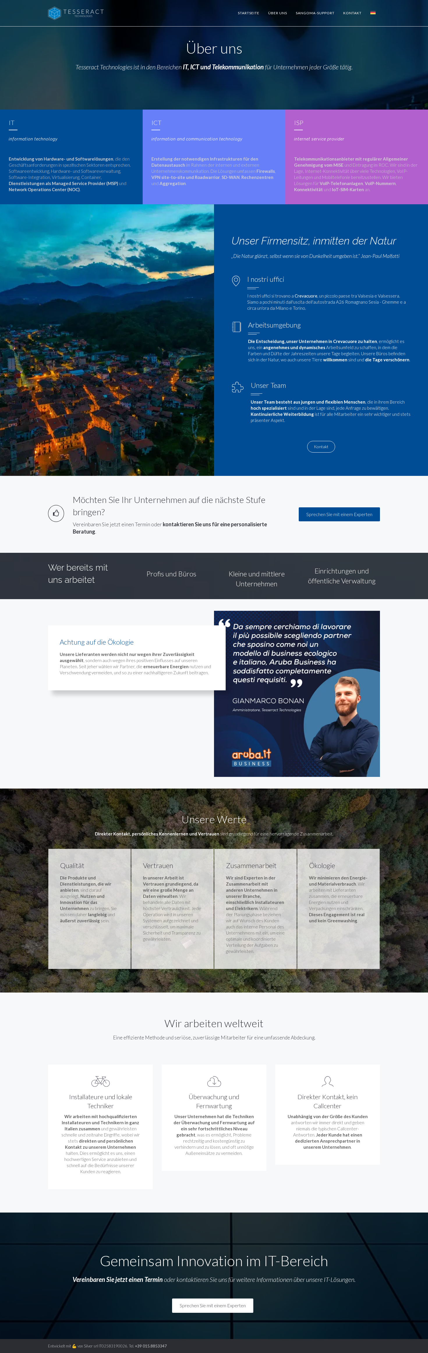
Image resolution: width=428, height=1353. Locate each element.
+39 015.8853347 (151, 1346)
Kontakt (352, 13)
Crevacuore (306, 295)
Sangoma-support (315, 13)
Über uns (277, 13)
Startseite (248, 13)
